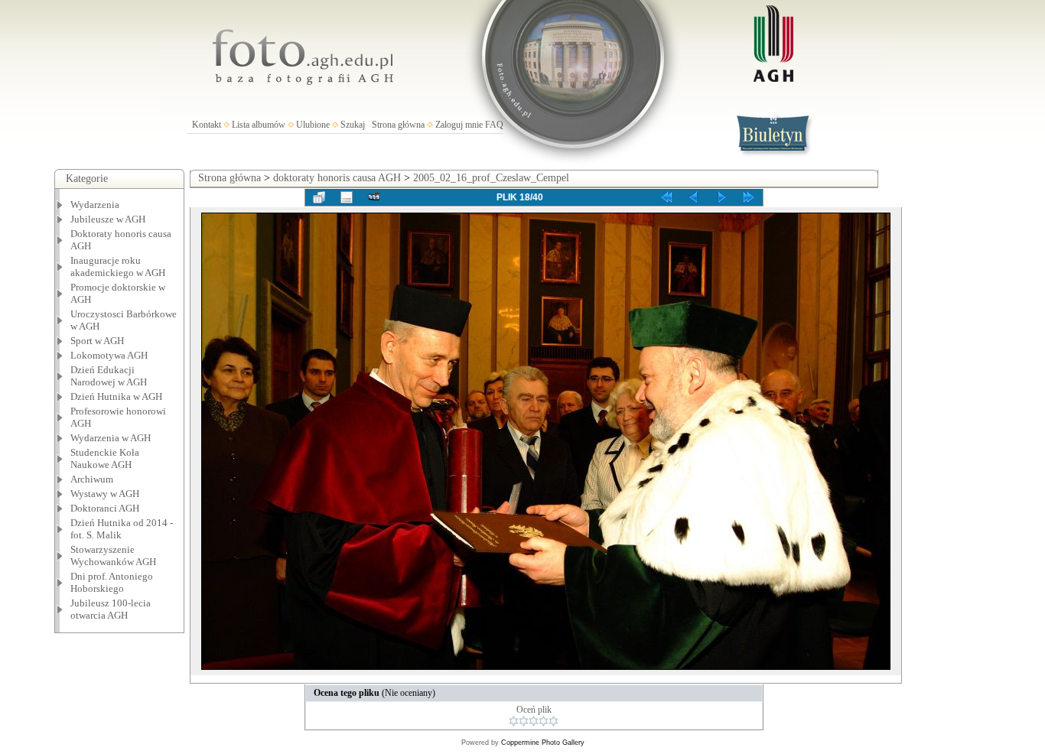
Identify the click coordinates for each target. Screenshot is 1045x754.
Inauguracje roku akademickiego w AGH (117, 266)
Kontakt (206, 124)
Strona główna (398, 124)
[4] (544, 721)
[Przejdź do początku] (666, 197)
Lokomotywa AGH (109, 355)
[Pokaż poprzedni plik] (694, 197)
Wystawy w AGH (104, 493)
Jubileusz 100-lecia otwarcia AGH (110, 609)
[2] (524, 721)
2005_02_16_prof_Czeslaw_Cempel (491, 178)
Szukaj (352, 124)
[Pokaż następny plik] (721, 197)
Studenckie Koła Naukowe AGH (104, 458)
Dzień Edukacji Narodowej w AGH (108, 376)
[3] (534, 721)
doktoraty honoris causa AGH (337, 178)
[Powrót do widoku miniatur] (319, 197)
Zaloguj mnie (459, 124)
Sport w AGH (97, 340)
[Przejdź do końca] (749, 197)
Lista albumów (258, 124)
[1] (514, 721)
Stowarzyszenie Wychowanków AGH (113, 555)
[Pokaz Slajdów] (374, 197)
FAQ (494, 124)
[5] (553, 721)
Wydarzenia (94, 204)
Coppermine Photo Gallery (542, 742)
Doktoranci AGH (104, 508)
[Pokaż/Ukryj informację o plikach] (346, 197)
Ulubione (313, 124)
